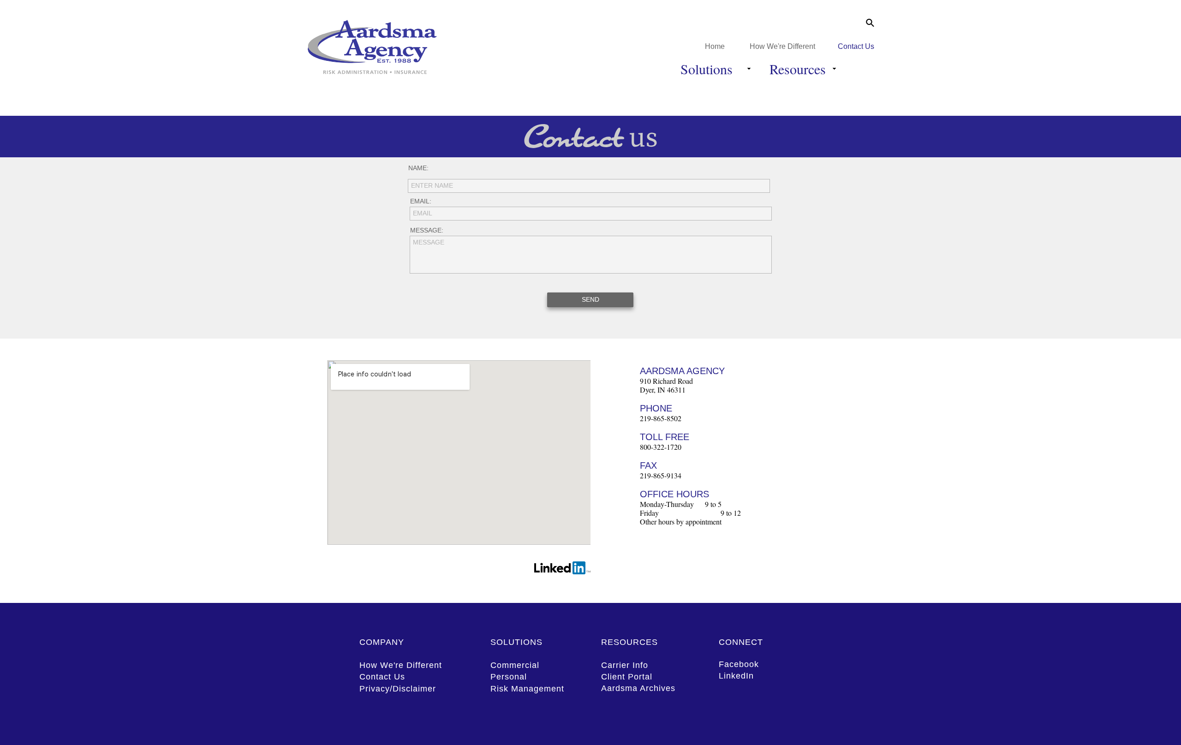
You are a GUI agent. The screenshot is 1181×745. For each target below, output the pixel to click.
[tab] (851, 23)
